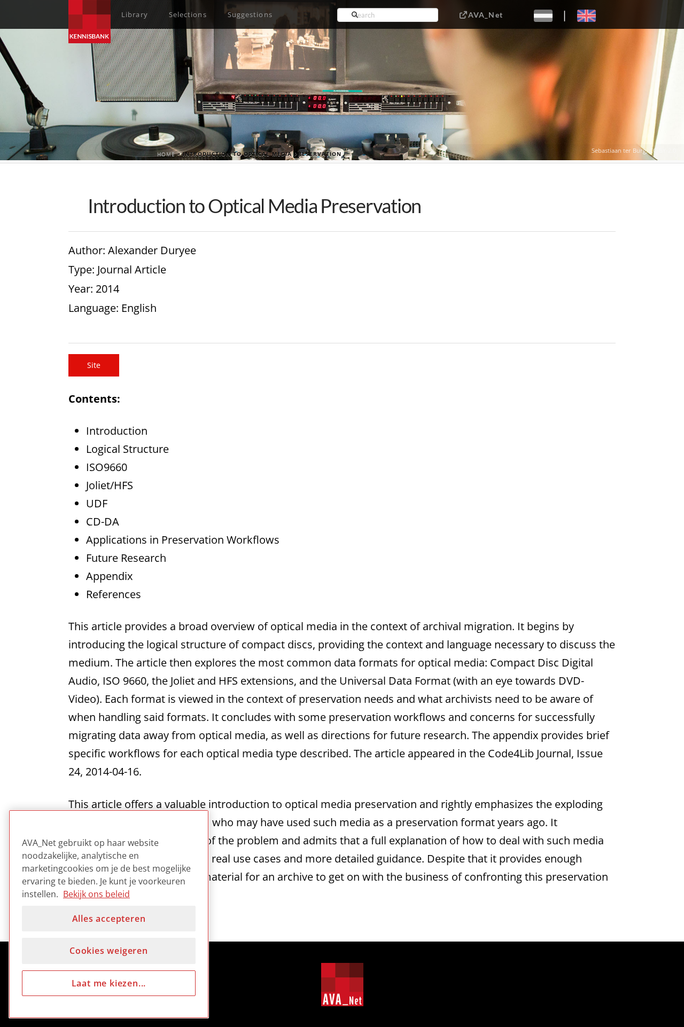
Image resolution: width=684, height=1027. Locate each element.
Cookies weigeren (108, 951)
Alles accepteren (109, 918)
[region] (109, 914)
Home (166, 154)
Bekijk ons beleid (96, 894)
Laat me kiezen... (109, 983)
